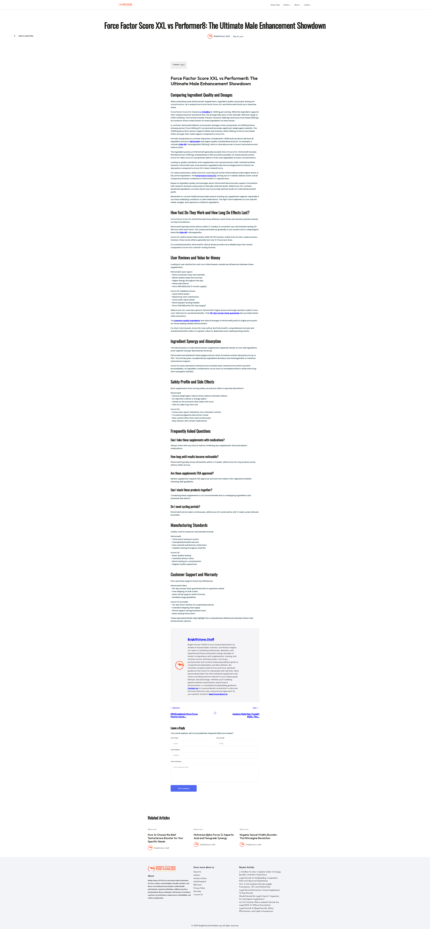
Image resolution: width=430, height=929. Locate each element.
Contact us (193, 688)
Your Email (220, 738)
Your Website (175, 750)
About (296, 5)
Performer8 (195, 141)
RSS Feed (197, 881)
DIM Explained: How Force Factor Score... (184, 715)
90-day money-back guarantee (224, 313)
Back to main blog (25, 36)
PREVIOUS (176, 708)
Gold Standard (200, 878)
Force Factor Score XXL (205, 175)
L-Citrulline (205, 112)
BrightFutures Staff (221, 36)
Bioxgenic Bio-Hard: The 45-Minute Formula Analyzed (260, 836)
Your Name (174, 738)
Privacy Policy (199, 884)
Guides (307, 5)
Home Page (275, 5)
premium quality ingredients (187, 320)
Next (255, 708)
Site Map (197, 888)
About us (197, 868)
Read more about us (218, 694)
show (182, 64)
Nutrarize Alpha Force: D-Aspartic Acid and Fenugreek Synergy (168, 836)
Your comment (176, 761)
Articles (286, 5)
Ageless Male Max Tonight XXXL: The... (245, 715)
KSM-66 (182, 144)
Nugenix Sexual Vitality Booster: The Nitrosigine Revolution (212, 836)
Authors (197, 871)
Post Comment (183, 788)
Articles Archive (200, 875)
